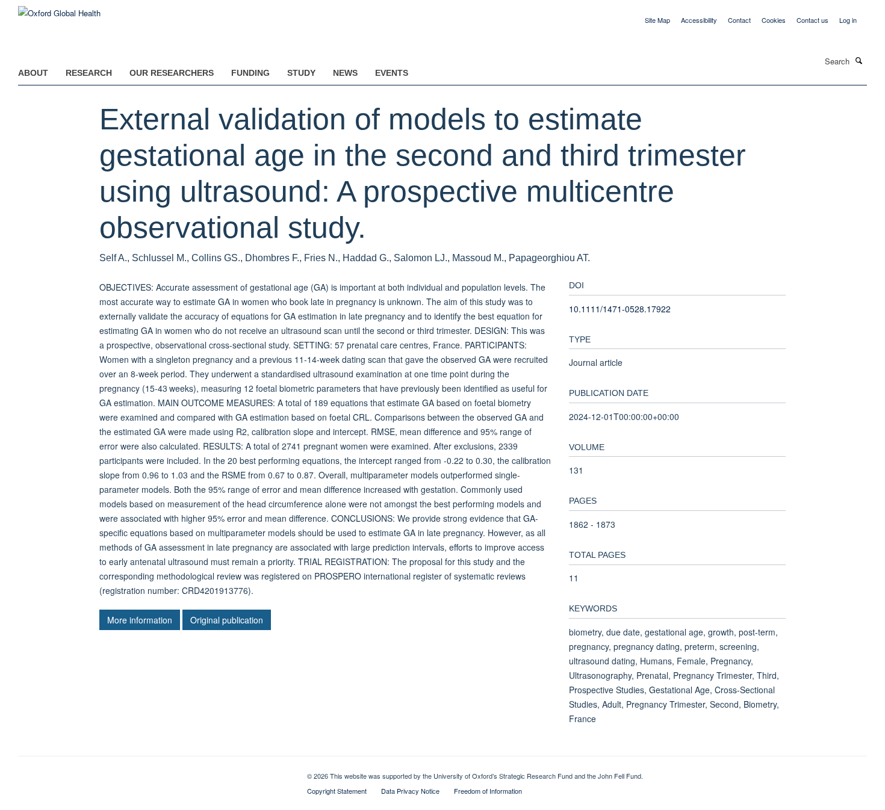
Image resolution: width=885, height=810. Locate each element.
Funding (250, 73)
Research (89, 73)
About (33, 73)
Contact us (812, 20)
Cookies (774, 20)
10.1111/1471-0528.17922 (620, 309)
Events (391, 73)
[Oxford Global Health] (59, 8)
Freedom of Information (488, 791)
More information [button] (139, 620)
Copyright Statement (337, 791)
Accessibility (699, 20)
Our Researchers (171, 73)
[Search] (859, 60)
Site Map (657, 20)
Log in (848, 20)
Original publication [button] (226, 620)
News (345, 73)
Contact (739, 20)
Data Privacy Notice (410, 791)
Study (301, 73)
